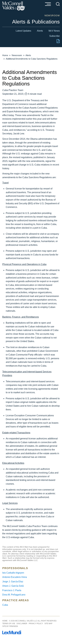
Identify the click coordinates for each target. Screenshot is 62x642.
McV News (54, 31)
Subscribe (54, 36)
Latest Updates (23, 31)
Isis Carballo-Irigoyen (13, 573)
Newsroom (17, 55)
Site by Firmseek (10, 626)
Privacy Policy (36, 624)
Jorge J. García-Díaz (12, 581)
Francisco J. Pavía (11, 590)
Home (5, 55)
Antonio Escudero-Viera (14, 577)
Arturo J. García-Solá (13, 586)
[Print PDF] (58, 42)
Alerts (40, 31)
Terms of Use (8, 624)
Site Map (48, 624)
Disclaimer (22, 624)
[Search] (58, 4)
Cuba (5, 605)
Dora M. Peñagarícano (13, 594)
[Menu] (47, 4)
